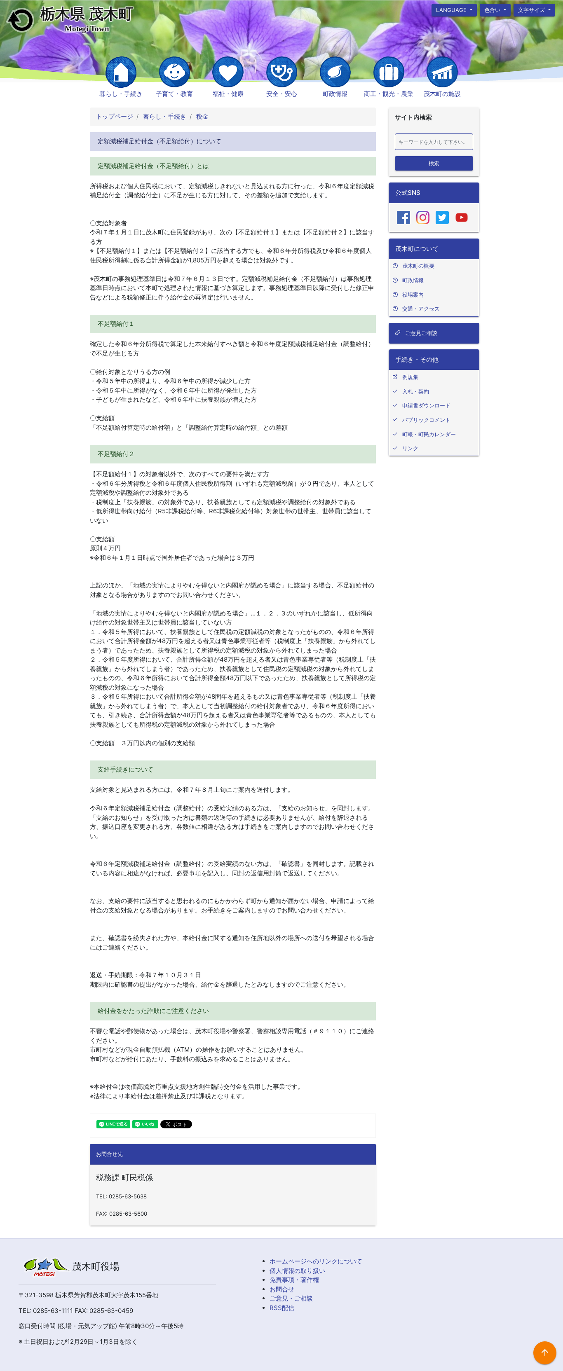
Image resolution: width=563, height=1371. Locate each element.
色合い (493, 9)
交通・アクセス (421, 308)
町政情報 (335, 94)
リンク (410, 448)
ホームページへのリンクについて (316, 1261)
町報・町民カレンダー (429, 434)
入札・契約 (415, 391)
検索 (434, 162)
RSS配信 (282, 1308)
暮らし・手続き (121, 94)
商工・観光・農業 (388, 94)
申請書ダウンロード (426, 405)
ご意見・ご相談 (291, 1298)
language (452, 9)
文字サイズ (532, 9)
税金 (202, 116)
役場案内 (413, 294)
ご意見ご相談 (420, 333)
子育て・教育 (174, 94)
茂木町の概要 (418, 265)
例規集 (410, 377)
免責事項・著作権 (294, 1280)
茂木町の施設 (442, 94)
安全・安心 (281, 94)
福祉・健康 (228, 94)
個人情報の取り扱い (297, 1271)
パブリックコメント (426, 419)
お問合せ (282, 1289)
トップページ (114, 116)
